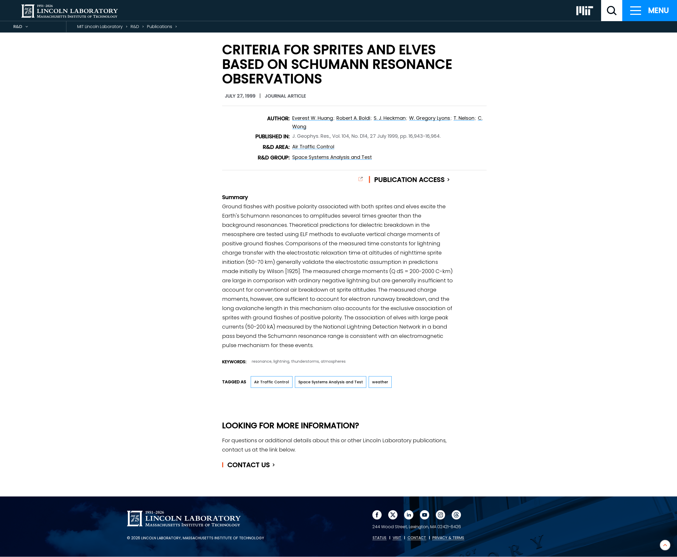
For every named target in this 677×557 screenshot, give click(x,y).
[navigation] (649, 10)
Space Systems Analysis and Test (332, 157)
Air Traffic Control (313, 146)
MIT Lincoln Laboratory (100, 27)
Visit (397, 538)
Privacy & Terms (448, 538)
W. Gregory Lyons (429, 118)
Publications (159, 27)
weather (380, 382)
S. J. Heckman (390, 118)
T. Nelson (464, 118)
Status (379, 538)
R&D (27, 28)
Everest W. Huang (312, 118)
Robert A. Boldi (353, 118)
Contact (248, 465)
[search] (611, 10)
